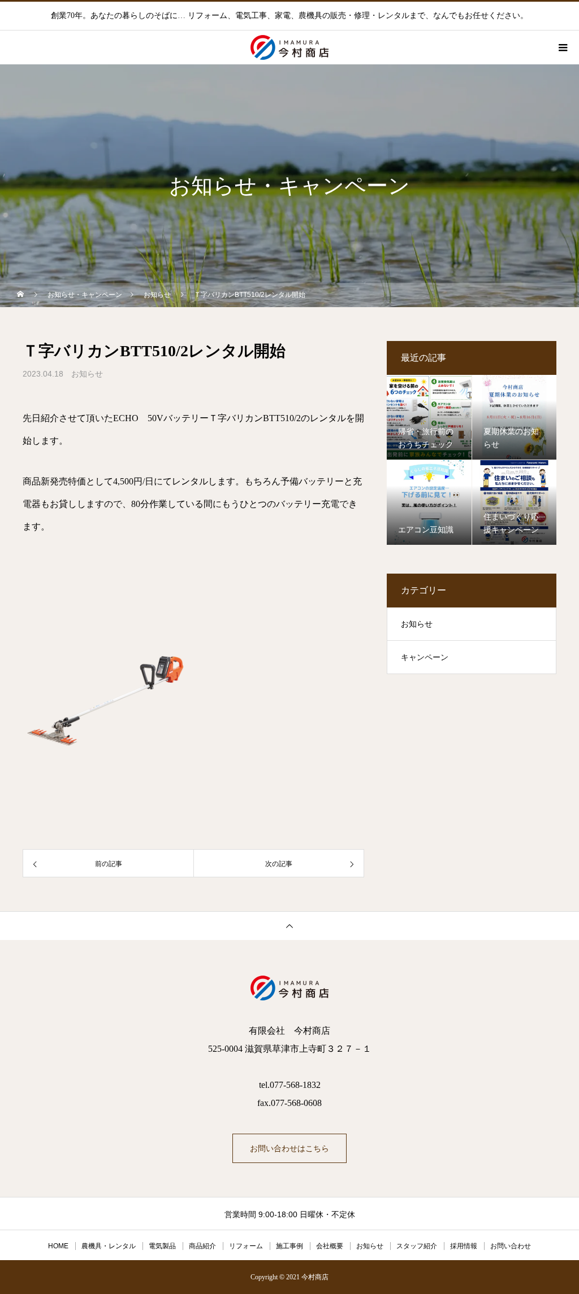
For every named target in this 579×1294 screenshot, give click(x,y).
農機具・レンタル (108, 1246)
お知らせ (87, 373)
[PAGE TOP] (289, 925)
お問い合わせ (510, 1246)
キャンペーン (424, 657)
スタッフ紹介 (416, 1246)
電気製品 (162, 1246)
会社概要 (329, 1246)
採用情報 (463, 1246)
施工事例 (289, 1246)
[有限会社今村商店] (289, 988)
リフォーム (246, 1246)
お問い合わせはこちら (289, 1148)
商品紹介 (202, 1246)
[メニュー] (562, 47)
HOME (58, 1246)
